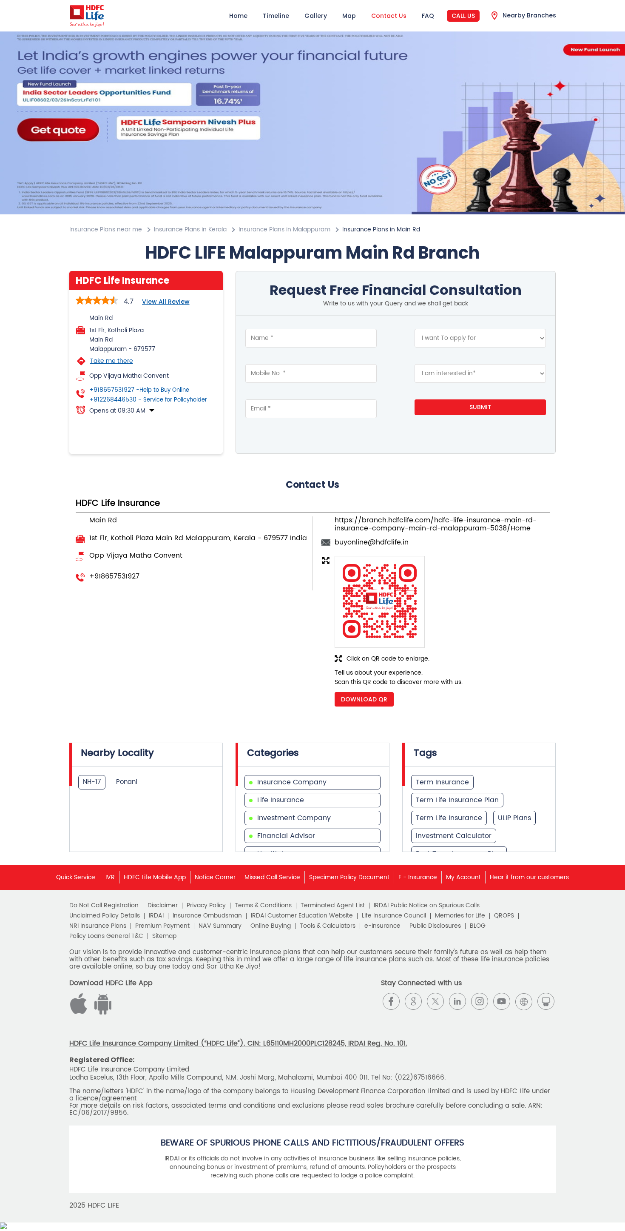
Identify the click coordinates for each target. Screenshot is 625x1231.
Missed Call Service (272, 877)
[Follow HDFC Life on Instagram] (479, 1001)
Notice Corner (215, 877)
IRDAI (156, 916)
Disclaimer (163, 906)
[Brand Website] (524, 1001)
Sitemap (164, 936)
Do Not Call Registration (104, 906)
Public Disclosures (435, 926)
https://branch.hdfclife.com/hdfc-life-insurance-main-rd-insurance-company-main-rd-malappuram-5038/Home (436, 524)
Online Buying (270, 926)
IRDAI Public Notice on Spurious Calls (427, 906)
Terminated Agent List (333, 906)
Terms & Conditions (263, 906)
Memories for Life (460, 916)
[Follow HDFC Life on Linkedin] (457, 1001)
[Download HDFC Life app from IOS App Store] (101, 1012)
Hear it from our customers (529, 877)
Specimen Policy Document (349, 877)
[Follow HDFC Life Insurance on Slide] (546, 1001)
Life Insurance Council (394, 916)
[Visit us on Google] (413, 1001)
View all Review (166, 301)
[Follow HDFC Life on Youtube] (501, 1001)
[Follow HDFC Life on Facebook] (391, 1001)
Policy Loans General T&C (106, 936)
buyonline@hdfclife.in (372, 542)
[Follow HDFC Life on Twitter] (435, 1001)
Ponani (126, 782)
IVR (110, 877)
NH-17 (92, 782)
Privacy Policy (206, 906)
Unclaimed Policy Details (104, 916)
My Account (463, 877)
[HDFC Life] (87, 15)
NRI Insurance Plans (97, 926)
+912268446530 (148, 400)
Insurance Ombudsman (207, 916)
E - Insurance (417, 877)
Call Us (463, 15)
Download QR (364, 699)
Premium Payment (162, 926)
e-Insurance (382, 926)
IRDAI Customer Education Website (302, 916)
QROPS (504, 916)
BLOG (478, 926)
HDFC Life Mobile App (155, 877)
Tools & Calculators (327, 926)
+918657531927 (139, 390)
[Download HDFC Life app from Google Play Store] (80, 1012)
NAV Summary (220, 926)
